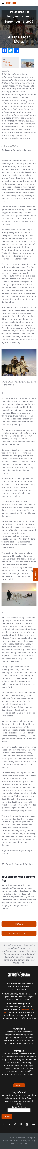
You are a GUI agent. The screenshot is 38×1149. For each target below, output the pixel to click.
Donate (19, 924)
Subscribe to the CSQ (19, 933)
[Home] (11, 3)
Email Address (19, 1107)
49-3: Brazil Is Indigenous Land (19, 14)
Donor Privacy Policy (24, 1140)
